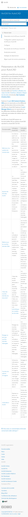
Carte (3, 454)
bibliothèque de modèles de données (15, 311)
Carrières (4, 490)
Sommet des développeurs (9, 498)
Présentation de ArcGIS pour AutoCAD (14, 36)
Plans (2, 451)
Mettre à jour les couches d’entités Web (6, 244)
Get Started (4, 28)
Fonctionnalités (5, 449)
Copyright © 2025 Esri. (7, 511)
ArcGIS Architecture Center (9, 481)
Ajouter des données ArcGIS (5, 193)
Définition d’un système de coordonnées (6, 150)
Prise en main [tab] (7, 32)
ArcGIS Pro (4, 468)
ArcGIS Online (5, 466)
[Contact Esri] (10, 507)
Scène (3, 457)
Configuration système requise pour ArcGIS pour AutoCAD (14, 40)
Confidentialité (5, 513)
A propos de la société (7, 488)
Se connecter (23, 7)
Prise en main (12, 28)
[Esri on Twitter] (2, 507)
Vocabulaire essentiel (10, 52)
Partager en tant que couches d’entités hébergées (5, 339)
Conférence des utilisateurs (9, 495)
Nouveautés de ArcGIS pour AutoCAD (14, 48)
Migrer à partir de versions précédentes (15, 59)
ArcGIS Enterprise (6, 471)
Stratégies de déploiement (11, 55)
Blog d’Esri (4, 493)
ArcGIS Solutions (6, 479)
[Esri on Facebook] (5, 507)
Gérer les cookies (13, 513)
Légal (19, 513)
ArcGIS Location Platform (8, 473)
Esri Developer (5, 476)
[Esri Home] (4, 501)
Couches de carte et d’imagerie (5, 373)
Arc (6, 2)
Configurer (7, 45)
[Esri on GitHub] (8, 507)
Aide (2, 459)
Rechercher (13, 7)
